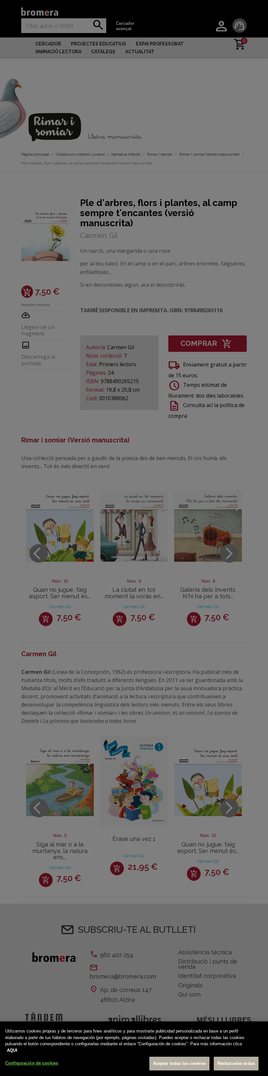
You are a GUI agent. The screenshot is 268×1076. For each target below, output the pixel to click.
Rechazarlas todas (236, 1063)
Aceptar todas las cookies (179, 1063)
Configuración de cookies (31, 1063)
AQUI (12, 1050)
